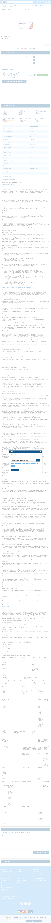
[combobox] (25, 460)
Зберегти (15, 470)
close (41, 451)
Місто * (12, 458)
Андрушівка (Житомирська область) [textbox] (20, 460)
